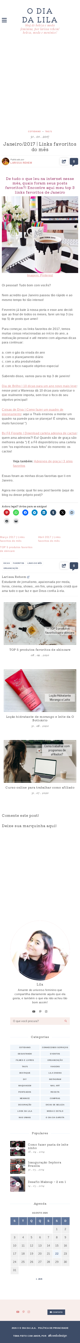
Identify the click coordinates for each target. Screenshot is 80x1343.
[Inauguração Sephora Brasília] (40, 1166)
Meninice (25, 1098)
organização (11, 568)
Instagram (55, 1079)
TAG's (48, 131)
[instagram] (46, 1011)
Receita (55, 1092)
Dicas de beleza (55, 1105)
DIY (25, 1079)
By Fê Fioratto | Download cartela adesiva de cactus (39, 433)
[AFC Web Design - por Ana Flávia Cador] (57, 1335)
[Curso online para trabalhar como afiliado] (40, 761)
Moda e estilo (55, 1111)
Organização (55, 1060)
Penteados (24, 1092)
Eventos (55, 1054)
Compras (55, 1098)
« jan (39, 1279)
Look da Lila (24, 1111)
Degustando (25, 1054)
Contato (57, 1312)
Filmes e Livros (25, 1060)
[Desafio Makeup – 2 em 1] (40, 1184)
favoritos (18, 563)
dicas (7, 563)
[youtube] (34, 1011)
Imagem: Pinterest (40, 275)
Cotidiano (34, 131)
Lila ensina (55, 1073)
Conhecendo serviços (55, 1047)
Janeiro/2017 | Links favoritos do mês (39, 146)
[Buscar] (66, 1021)
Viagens (55, 1066)
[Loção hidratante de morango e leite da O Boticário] (40, 690)
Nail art (55, 1086)
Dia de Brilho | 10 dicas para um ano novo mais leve (39, 386)
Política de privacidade (53, 1328)
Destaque (25, 1073)
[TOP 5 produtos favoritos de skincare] (40, 623)
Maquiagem (24, 1086)
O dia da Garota (55, 1117)
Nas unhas (25, 1117)
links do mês (35, 563)
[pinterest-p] (40, 1011)
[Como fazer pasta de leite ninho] (40, 1148)
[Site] (28, 576)
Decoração (24, 1105)
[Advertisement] (40, 82)
